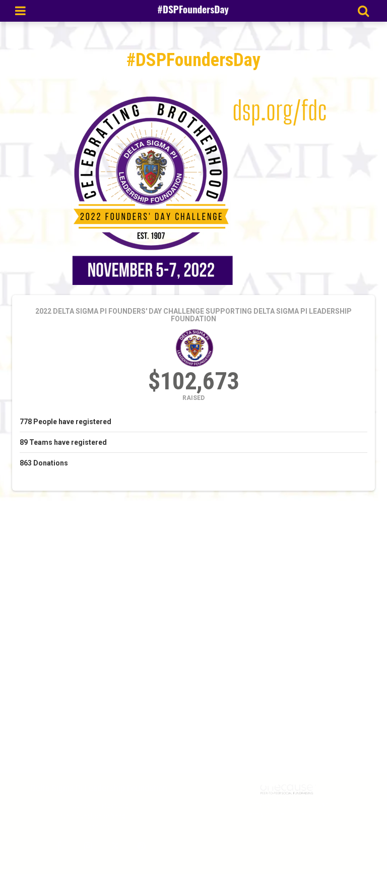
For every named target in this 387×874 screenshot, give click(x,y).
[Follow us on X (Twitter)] (116, 846)
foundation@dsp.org (99, 806)
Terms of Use (265, 814)
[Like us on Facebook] (57, 846)
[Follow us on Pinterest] (138, 846)
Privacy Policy (310, 814)
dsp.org (99, 826)
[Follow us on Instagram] (85, 846)
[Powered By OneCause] (288, 788)
